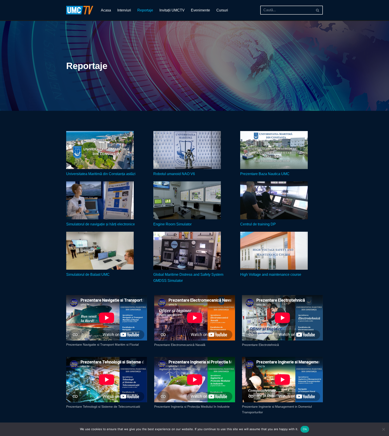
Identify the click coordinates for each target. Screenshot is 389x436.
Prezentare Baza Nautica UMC (264, 174)
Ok (305, 429)
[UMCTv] (79, 10)
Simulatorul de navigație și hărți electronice (100, 224)
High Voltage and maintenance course (270, 274)
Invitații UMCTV (172, 10)
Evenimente (200, 10)
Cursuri (222, 10)
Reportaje (145, 10)
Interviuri (124, 10)
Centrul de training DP (258, 224)
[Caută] (318, 10)
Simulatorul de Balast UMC (88, 274)
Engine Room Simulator (172, 224)
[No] (383, 429)
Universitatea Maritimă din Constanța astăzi (101, 174)
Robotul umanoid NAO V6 (174, 174)
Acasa (106, 10)
